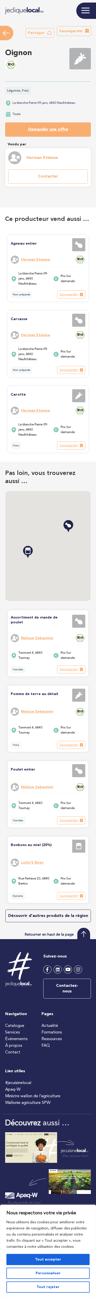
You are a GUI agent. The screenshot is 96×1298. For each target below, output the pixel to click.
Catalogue (14, 1026)
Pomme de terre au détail (34, 694)
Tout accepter (48, 1259)
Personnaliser (48, 1273)
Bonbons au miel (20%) (31, 845)
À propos (13, 1046)
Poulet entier (23, 769)
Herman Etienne (42, 158)
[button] (40, 33)
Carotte (18, 394)
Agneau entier (24, 243)
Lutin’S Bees (32, 862)
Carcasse (19, 319)
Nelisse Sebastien (37, 638)
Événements (16, 1039)
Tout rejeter (48, 1287)
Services (12, 1032)
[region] (48, 1251)
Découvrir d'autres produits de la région (48, 916)
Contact (12, 1052)
